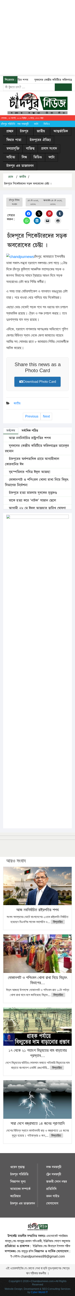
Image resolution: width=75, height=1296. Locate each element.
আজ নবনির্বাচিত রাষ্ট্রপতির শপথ (29, 438)
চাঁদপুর (24, 131)
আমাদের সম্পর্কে (20, 1189)
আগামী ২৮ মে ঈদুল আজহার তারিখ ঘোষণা (37, 508)
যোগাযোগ (52, 1203)
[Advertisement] (37, 37)
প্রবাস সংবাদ (49, 148)
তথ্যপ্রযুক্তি (12, 148)
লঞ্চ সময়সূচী (23, 123)
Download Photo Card (39, 381)
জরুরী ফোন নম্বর (56, 1181)
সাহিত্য (10, 157)
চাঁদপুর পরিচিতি (8, 123)
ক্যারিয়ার (15, 1196)
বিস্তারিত (58, 922)
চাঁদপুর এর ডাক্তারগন (20, 165)
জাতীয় (41, 131)
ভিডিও (47, 123)
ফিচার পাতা (13, 140)
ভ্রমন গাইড (52, 1196)
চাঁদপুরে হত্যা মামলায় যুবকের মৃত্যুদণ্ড (32, 492)
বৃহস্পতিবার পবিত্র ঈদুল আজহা (29, 472)
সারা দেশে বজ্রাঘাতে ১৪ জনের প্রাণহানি (38, 1123)
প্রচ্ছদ (9, 131)
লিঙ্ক (24, 157)
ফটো (36, 123)
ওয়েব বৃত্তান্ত (17, 1167)
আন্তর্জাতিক (61, 131)
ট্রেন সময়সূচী (53, 1174)
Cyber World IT (39, 1292)
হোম (10, 177)
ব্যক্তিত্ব (30, 148)
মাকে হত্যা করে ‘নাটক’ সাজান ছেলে (32, 500)
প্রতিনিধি (51, 1189)
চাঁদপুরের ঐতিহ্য (40, 140)
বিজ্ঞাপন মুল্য (18, 1181)
